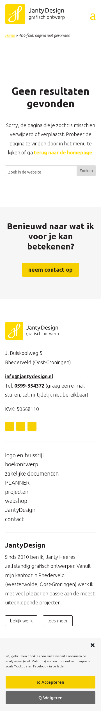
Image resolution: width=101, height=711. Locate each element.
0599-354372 (29, 385)
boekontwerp (21, 464)
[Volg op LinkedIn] (9, 426)
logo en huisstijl (24, 455)
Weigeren (53, 697)
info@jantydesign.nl (29, 376)
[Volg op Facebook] (20, 426)
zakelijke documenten (32, 473)
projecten (17, 492)
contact (14, 519)
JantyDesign (20, 510)
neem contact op (50, 269)
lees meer (58, 620)
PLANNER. (18, 482)
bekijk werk (21, 620)
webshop (16, 501)
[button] (92, 645)
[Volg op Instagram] (31, 426)
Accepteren (53, 682)
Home (10, 35)
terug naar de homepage (63, 152)
